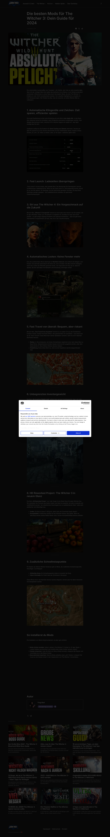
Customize (54, 433)
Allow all (78, 433)
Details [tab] (46, 408)
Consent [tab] (27, 408)
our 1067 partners (30, 416)
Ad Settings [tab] (64, 408)
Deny (31, 433)
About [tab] (82, 408)
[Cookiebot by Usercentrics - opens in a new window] (82, 403)
